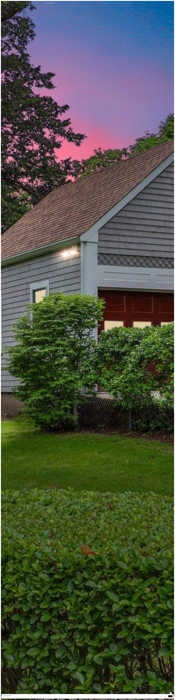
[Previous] (3, 349)
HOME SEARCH (114, 3)
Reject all (160, 696)
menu (129, 3)
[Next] (172, 349)
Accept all (170, 696)
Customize (165, 696)
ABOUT (119, 3)
